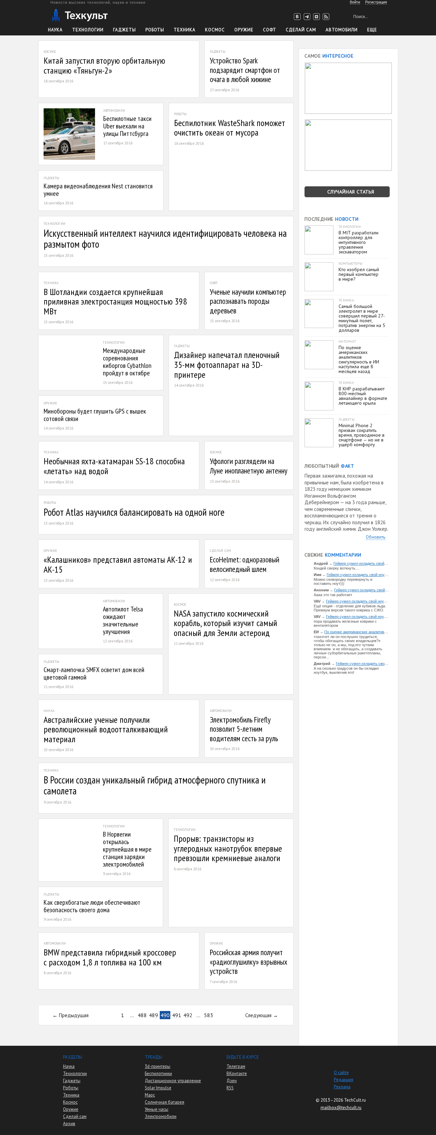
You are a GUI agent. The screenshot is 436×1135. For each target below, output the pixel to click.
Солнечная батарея (164, 1102)
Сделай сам (75, 1116)
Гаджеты (124, 30)
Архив (69, 1123)
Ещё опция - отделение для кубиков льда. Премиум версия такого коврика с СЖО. (350, 608)
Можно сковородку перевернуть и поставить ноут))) (343, 581)
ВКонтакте (237, 1073)
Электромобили (160, 1116)
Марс (150, 1095)
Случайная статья (350, 192)
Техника (185, 30)
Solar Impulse (158, 1088)
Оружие (243, 30)
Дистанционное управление (173, 1081)
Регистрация (376, 2)
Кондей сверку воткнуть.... (336, 568)
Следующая (258, 1015)
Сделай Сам (301, 30)
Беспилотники (158, 1073)
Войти (355, 2)
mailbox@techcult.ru (341, 1107)
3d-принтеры (157, 1066)
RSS (230, 1088)
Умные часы (156, 1109)
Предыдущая (74, 1015)
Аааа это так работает (333, 595)
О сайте (341, 1072)
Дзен (232, 1081)
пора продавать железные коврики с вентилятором (345, 623)
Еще (372, 30)
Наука (55, 30)
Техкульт (79, 15)
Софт (269, 30)
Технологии (88, 30)
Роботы (154, 30)
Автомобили (342, 30)
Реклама (342, 1087)
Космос (215, 30)
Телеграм (236, 1066)
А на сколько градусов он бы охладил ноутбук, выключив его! (346, 670)
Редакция (343, 1080)
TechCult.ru (355, 1100)
